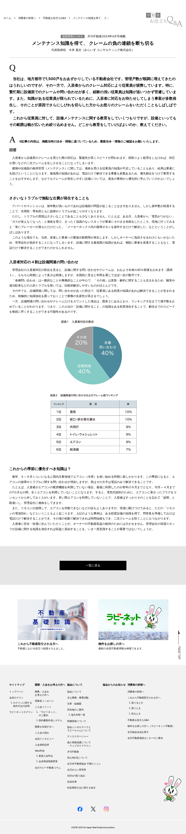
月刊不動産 (73, 751)
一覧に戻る (93, 565)
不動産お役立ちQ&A (54, 17)
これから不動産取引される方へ (144, 697)
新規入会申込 (46, 755)
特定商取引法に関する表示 (81, 787)
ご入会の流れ (42, 732)
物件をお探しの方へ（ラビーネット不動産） (151, 725)
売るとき (136, 713)
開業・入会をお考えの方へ (50, 684)
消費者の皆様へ (27, 17)
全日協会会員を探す (138, 732)
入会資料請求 (42, 744)
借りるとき (137, 702)
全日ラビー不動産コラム (48, 767)
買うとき (136, 708)
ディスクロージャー (77, 736)
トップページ (16, 691)
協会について (74, 684)
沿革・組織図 (74, 703)
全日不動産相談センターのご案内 (145, 738)
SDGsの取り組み (76, 775)
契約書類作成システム (50, 720)
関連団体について (76, 721)
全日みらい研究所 (76, 769)
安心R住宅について (77, 757)
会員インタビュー (44, 738)
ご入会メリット (43, 706)
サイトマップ (17, 684)
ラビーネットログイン (21, 711)
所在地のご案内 (75, 709)
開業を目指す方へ (44, 726)
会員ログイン (16, 697)
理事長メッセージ (44, 700)
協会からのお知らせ (114, 684)
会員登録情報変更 (48, 761)
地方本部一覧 (78, 714)
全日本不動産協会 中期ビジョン (84, 763)
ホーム (7, 17)
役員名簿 (72, 781)
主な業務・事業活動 (77, 697)
